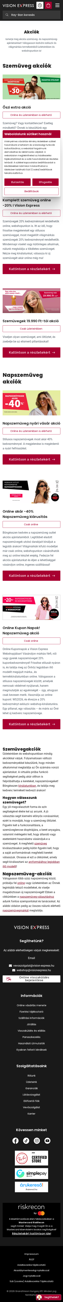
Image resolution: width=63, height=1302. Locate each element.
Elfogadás (45, 182)
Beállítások (31, 191)
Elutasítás (17, 182)
